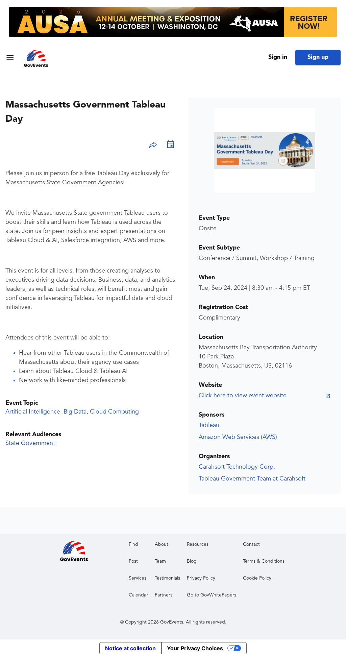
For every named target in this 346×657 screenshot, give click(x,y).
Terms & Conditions (264, 561)
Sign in (277, 57)
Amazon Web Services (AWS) (238, 437)
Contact (251, 544)
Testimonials (167, 578)
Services (137, 578)
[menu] (10, 57)
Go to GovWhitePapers (211, 595)
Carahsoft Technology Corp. (237, 467)
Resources (197, 544)
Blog (192, 561)
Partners (163, 595)
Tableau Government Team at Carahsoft (252, 479)
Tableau (209, 425)
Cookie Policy (257, 578)
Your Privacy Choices (195, 648)
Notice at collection (130, 648)
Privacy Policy (201, 578)
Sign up (317, 57)
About (161, 544)
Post (133, 561)
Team (160, 561)
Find (133, 544)
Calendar (138, 595)
